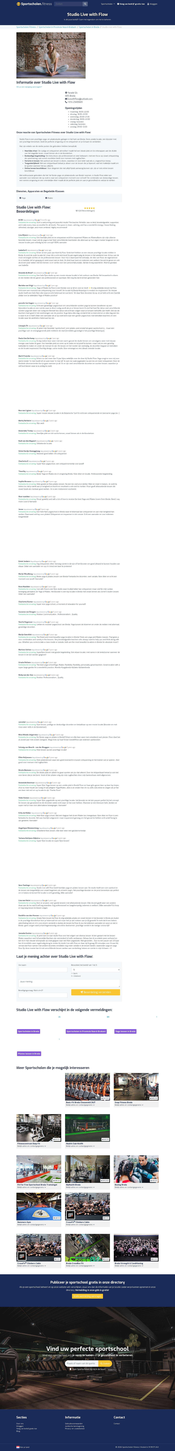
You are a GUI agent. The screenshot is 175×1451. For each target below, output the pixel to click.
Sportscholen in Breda (89, 27)
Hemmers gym (24, 1222)
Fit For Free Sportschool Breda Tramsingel (37, 1185)
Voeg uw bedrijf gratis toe (132, 4)
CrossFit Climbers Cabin (77, 1222)
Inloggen (153, 4)
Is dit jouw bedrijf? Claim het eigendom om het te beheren (87, 19)
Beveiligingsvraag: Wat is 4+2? (30, 990)
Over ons (20, 1424)
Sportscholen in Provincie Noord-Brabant (57, 27)
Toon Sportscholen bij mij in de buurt (88, 1369)
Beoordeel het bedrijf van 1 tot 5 (84, 965)
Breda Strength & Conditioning (129, 1263)
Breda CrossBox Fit (75, 1263)
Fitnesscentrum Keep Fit (28, 1143)
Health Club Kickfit (74, 1143)
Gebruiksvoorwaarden (74, 1424)
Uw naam (22, 965)
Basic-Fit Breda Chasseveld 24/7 (80, 1102)
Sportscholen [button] (107, 4)
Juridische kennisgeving (74, 1426)
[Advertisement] (124, 50)
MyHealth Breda (73, 1185)
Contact (117, 1424)
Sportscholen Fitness (26, 27)
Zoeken (106, 1363)
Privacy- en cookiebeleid (74, 1429)
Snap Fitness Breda (123, 1102)
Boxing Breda (121, 1185)
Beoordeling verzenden (97, 992)
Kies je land (24, 1447)
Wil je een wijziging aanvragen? (29, 87)
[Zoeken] (85, 4)
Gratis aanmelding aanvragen (87, 1296)
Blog (18, 1431)
